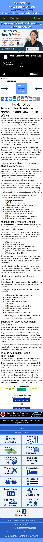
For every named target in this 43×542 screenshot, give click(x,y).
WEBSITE (21, 389)
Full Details (21, 52)
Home (4, 18)
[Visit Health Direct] (21, 88)
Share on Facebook (21, 400)
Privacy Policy (23, 532)
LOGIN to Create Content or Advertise (21, 520)
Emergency (15, 18)
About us (33, 532)
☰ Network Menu (21, 432)
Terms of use (11, 532)
